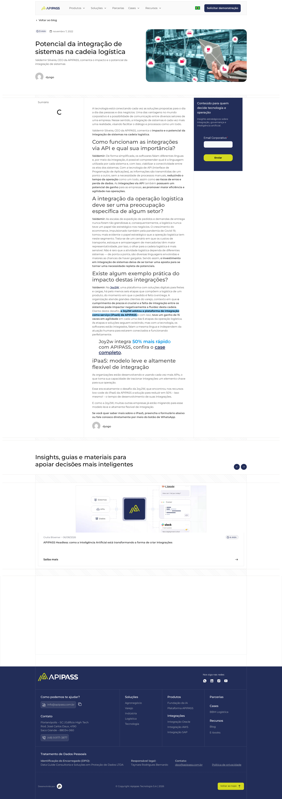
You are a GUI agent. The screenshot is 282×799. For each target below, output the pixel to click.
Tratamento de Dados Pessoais (63, 754)
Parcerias (216, 697)
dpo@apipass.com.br (189, 764)
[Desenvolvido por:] (59, 786)
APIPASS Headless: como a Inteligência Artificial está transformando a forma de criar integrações (107, 542)
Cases (214, 706)
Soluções (131, 697)
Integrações (176, 716)
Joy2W (114, 287)
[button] (237, 467)
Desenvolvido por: (46, 786)
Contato (46, 716)
